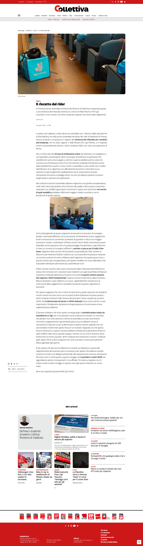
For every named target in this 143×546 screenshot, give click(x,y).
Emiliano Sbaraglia (26, 427)
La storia (104, 540)
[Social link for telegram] (124, 2)
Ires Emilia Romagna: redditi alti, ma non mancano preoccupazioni (107, 418)
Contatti (21, 2)
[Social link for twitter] (113, 2)
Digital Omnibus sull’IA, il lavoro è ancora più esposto (69, 438)
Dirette (94, 15)
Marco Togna (21, 482)
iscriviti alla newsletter (71, 19)
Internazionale (78, 15)
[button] (9, 364)
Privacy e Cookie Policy (109, 542)
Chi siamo (104, 530)
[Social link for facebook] (115, 2)
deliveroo (21, 369)
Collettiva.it (24, 536)
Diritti (59, 15)
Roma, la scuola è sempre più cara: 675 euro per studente (106, 469)
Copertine (29, 30)
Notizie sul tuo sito (107, 537)
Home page (21, 30)
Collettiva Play (102, 15)
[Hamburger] (19, 15)
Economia (52, 15)
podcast (56, 19)
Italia (70, 15)
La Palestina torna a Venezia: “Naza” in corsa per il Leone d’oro (80, 476)
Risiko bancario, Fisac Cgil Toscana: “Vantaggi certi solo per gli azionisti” (61, 478)
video (50, 19)
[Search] (45, 2)
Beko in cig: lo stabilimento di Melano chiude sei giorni (44, 476)
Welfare (64, 15)
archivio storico (89, 19)
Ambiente (44, 15)
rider (14, 369)
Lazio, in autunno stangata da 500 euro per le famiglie (106, 444)
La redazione (30, 2)
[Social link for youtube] (121, 2)
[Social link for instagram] (118, 2)
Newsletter (39, 2)
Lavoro (37, 15)
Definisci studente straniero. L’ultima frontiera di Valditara (31, 434)
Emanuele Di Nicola (77, 482)
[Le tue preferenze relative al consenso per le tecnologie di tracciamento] (139, 542)
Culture (87, 15)
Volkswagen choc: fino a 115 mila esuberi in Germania (26, 476)
